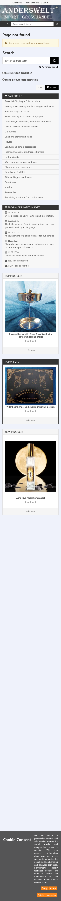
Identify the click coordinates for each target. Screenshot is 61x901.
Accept (52, 888)
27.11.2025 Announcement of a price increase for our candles (29, 234)
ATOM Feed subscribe (18, 265)
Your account (32, 2)
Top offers (12, 361)
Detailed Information (47, 895)
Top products (13, 275)
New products (14, 431)
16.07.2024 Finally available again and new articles (24, 254)
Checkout (17, 2)
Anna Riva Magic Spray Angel (30, 497)
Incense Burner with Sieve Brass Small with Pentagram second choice (30, 335)
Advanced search (50, 66)
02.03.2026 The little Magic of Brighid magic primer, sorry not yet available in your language (29, 224)
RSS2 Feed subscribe (17, 260)
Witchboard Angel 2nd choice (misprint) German (31, 406)
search (52, 87)
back (40, 87)
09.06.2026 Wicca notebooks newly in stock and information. (29, 214)
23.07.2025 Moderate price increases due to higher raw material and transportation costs (29, 244)
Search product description (18, 72)
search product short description (21, 79)
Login (45, 2)
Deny (44, 888)
